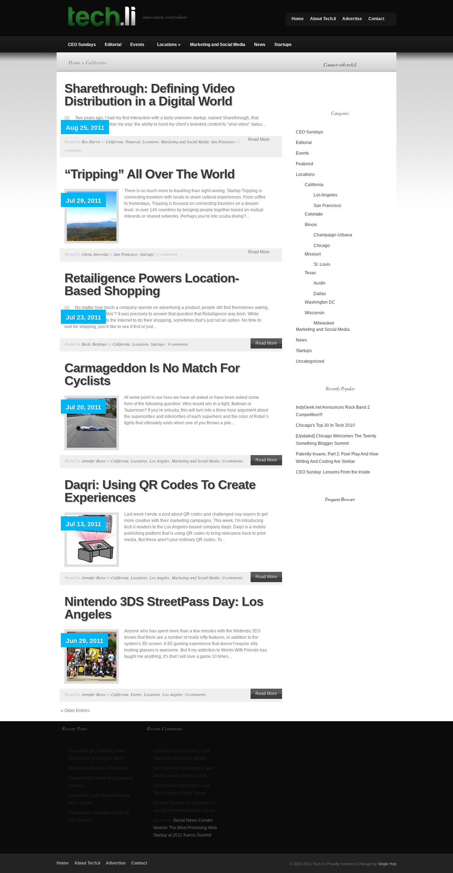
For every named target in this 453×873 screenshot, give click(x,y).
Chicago (322, 245)
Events (137, 44)
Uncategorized (310, 361)
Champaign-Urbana (333, 234)
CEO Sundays (82, 44)
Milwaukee (324, 323)
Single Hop (387, 864)
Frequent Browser (340, 499)
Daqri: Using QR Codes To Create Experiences (160, 491)
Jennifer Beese (94, 461)
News (259, 44)
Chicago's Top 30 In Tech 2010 (325, 425)
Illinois (311, 224)
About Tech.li (323, 18)
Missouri (313, 254)
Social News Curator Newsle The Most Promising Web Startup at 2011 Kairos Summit (185, 828)
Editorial (113, 44)
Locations (168, 44)
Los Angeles (159, 461)
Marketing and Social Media (217, 44)
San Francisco (223, 141)
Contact (376, 18)
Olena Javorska (95, 254)
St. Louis (322, 264)
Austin (320, 283)
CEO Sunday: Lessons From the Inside (333, 472)
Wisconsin (315, 312)
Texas (310, 272)
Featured (132, 141)
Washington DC (320, 302)
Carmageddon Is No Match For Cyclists (152, 374)
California (114, 141)
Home (298, 18)
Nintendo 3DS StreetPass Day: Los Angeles (163, 607)
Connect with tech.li (339, 64)
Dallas (320, 293)
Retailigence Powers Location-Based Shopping (151, 284)
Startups (283, 44)
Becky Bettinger (94, 344)
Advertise (352, 18)
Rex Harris (91, 141)
